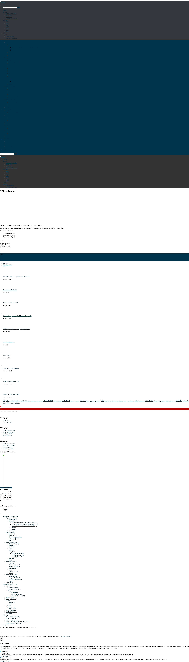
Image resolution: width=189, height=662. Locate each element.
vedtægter (12, 403)
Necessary (5, 651)
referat (149, 400)
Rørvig (10, 65)
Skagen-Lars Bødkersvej (15, 104)
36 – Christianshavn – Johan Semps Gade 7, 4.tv (25, 47)
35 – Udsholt (12, 54)
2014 (10, 401)
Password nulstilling (11, 38)
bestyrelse (48, 400)
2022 (7, 23)
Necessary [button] (3, 650)
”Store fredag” (7, 355)
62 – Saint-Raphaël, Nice (15, 119)
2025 (25, 401)
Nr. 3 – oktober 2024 (8, 445)
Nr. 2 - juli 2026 (7, 420)
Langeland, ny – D (17, 81)
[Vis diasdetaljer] (29, 485)
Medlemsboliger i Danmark (10, 41)
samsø (163, 401)
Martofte (11, 83)
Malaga (11, 128)
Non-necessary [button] (4, 656)
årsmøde (17, 403)
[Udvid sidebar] (0, 406)
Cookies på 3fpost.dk (11, 18)
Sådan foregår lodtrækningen (14, 148)
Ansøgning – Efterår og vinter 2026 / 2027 (17, 146)
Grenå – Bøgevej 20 (14, 91)
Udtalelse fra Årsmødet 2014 (11, 381)
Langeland (12, 76)
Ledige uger (9, 107)
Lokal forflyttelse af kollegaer (11, 394)
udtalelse (6, 403)
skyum (174, 401)
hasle (88, 401)
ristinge (160, 401)
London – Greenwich (14, 114)
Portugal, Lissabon (11, 123)
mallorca (122, 401)
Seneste (5, 10)
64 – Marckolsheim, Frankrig (17, 120)
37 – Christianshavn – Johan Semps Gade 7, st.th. (25, 49)
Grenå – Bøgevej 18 (14, 89)
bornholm (60, 401)
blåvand (55, 401)
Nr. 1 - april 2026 (7, 422)
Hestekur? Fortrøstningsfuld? (11, 368)
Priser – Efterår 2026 (11, 143)
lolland (118, 401)
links (115, 401)
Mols (10, 94)
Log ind (5, 35)
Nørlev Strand (13, 101)
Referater (5, 20)
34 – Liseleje (12, 52)
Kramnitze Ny (12, 60)
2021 (7, 25)
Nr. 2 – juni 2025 (7, 434)
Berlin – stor (12, 133)
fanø (74, 401)
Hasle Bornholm (13, 44)
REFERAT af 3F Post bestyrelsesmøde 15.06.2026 (16, 277)
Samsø (11, 97)
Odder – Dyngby (13, 96)
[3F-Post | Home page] (2, 2)
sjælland (167, 401)
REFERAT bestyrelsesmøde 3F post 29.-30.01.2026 (16, 329)
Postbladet (9, 17)
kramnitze (106, 401)
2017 (7, 31)
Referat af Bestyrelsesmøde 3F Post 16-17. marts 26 (17, 316)
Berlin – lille (12, 132)
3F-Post (5, 12)
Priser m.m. (6, 140)
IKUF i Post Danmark (8, 342)
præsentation (142, 401)
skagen (171, 401)
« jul (1, 503)
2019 (7, 28)
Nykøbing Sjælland (14, 63)
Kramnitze (12, 59)
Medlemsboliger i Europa (10, 109)
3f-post (6, 400)
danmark (66, 400)
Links (4, 33)
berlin (42, 401)
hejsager (91, 401)
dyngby (72, 401)
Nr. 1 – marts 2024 (8, 449)
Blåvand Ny (12, 70)
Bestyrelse (9, 15)
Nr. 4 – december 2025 (9, 430)
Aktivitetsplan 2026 (11, 14)
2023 (7, 22)
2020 (7, 27)
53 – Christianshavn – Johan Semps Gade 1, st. (24, 50)
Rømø (10, 84)
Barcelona (11, 127)
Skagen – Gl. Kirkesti (14, 102)
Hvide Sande (12, 93)
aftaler (28, 401)
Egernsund (12, 72)
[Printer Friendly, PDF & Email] (186, 250)
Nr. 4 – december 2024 (9, 444)
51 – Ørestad (12, 55)
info (102, 400)
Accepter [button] (63, 636)
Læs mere (68, 636)
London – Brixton (14, 112)
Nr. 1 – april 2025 (7, 435)
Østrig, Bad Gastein (11, 136)
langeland (111, 401)
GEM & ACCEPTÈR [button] (5, 661)
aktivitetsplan (33, 401)
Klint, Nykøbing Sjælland (15, 62)
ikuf (99, 401)
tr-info (179, 400)
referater (155, 401)
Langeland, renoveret (18, 80)
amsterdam (38, 401)
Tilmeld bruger (10, 36)
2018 (7, 30)
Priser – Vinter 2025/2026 (13, 141)
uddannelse (186, 401)
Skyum (11, 106)
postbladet (136, 401)
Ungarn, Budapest (11, 135)
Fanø (10, 73)
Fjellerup (11, 88)
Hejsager (11, 75)
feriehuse (77, 401)
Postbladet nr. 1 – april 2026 (10, 303)
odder (125, 401)
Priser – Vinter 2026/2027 (13, 145)
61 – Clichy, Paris (13, 117)
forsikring (83, 401)
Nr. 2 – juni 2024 (7, 447)
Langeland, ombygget (18, 78)
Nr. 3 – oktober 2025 (8, 432)
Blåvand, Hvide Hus (14, 68)
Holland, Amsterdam (11, 122)
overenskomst (130, 401)
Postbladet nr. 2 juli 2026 (10, 290)
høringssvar (95, 401)
